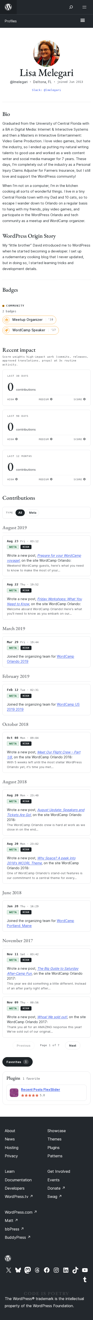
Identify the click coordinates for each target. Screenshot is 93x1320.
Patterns (54, 1156)
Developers (15, 1188)
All (20, 512)
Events (53, 1180)
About (10, 1130)
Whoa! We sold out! (52, 1017)
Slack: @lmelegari (46, 90)
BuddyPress (18, 1237)
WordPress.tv (19, 1196)
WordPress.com (21, 1212)
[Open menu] (85, 7)
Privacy (11, 1156)
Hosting (11, 1147)
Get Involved (58, 1171)
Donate (56, 1188)
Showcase (56, 1130)
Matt (11, 1220)
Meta (32, 512)
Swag (54, 1196)
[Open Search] (71, 7)
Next (72, 1045)
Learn (10, 1171)
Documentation (18, 1180)
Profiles (11, 21)
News (10, 1139)
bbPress (14, 1229)
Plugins (53, 1147)
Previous (24, 1045)
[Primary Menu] (82, 20)
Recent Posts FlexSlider (40, 1089)
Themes (54, 1139)
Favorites (16, 1062)
